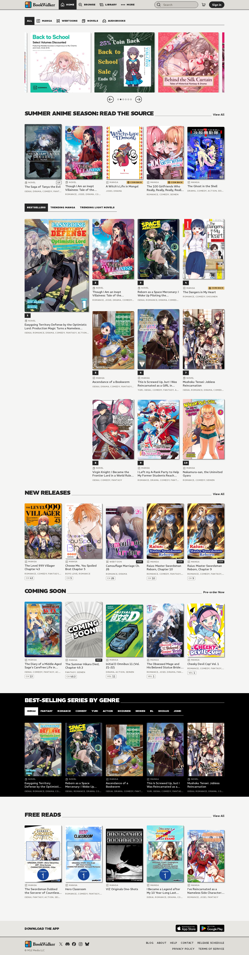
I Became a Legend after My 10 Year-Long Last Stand (163, 890)
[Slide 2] (124, 62)
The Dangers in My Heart (199, 292)
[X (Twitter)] (61, 944)
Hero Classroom (75, 889)
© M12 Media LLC (35, 950)
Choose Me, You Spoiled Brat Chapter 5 (81, 567)
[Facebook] (74, 944)
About (161, 943)
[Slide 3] (188, 62)
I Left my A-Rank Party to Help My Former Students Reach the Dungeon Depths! (158, 473)
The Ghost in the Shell (202, 186)
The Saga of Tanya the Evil (43, 186)
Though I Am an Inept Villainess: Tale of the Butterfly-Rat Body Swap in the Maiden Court (82, 188)
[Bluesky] (87, 944)
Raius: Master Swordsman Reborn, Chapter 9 (204, 567)
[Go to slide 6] (131, 99)
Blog (149, 943)
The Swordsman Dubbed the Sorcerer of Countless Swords (42, 890)
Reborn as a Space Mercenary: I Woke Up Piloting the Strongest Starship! (158, 293)
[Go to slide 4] (126, 99)
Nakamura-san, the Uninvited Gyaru (203, 473)
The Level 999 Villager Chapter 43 (40, 567)
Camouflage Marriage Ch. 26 (123, 567)
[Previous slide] (110, 99)
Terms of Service (211, 949)
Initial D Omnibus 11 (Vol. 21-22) (122, 665)
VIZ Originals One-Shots (122, 889)
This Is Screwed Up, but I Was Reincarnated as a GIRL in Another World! (157, 383)
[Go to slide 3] (123, 99)
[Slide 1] (60, 62)
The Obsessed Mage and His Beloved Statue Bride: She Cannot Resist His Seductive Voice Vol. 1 (164, 665)
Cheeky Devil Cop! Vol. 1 (203, 664)
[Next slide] (138, 99)
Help (173, 943)
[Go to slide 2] (120, 99)
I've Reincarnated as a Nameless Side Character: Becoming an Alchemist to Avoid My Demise (204, 890)
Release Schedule (210, 943)
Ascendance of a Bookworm (111, 382)
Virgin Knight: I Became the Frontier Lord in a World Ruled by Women (112, 473)
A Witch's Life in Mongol (122, 186)
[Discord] (67, 944)
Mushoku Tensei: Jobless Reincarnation (199, 383)
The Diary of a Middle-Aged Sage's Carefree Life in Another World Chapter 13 (43, 665)
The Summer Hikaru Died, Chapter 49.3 (82, 665)
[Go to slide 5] (128, 99)
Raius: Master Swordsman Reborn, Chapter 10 (164, 567)
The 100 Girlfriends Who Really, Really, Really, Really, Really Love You (165, 188)
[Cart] (204, 5)
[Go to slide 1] (118, 99)
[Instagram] (80, 944)
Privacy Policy (183, 949)
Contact (187, 943)
